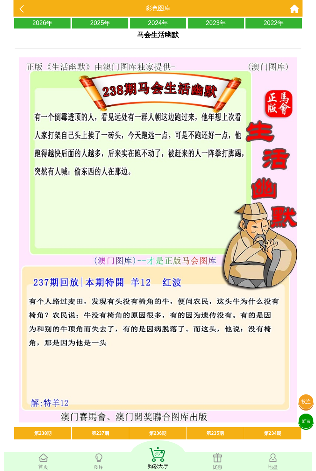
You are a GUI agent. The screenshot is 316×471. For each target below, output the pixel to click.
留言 (306, 421)
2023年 (216, 23)
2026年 (42, 23)
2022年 (274, 23)
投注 (306, 401)
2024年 (158, 23)
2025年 (100, 23)
